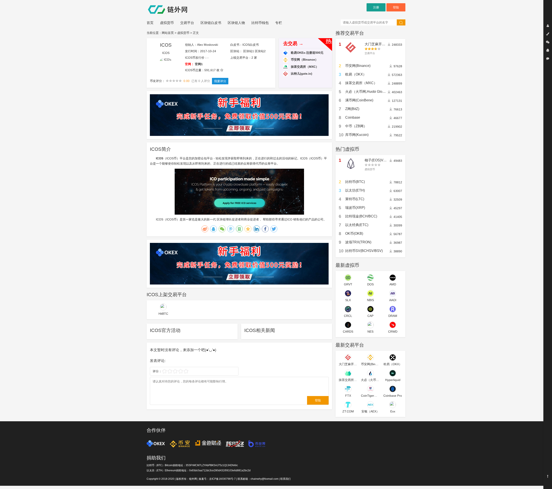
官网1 (199, 64)
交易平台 (187, 23)
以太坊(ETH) (355, 190)
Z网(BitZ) (352, 109)
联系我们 (285, 478)
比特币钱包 (260, 23)
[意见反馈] (547, 58)
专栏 (278, 23)
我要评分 (220, 81)
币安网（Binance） (304, 59)
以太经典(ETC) (356, 225)
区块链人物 (236, 23)
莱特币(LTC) (354, 199)
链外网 (193, 478)
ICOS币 (171, 219)
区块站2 (260, 51)
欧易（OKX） (355, 74)
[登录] (547, 26)
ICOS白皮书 (250, 44)
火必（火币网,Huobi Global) (366, 91)
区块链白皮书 (211, 23)
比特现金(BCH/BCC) (361, 216)
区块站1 (248, 51)
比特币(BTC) (355, 182)
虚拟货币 (167, 23)
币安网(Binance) (357, 66)
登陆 (396, 7)
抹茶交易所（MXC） (304, 66)
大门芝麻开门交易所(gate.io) (386, 44)
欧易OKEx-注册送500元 (306, 52)
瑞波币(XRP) (355, 207)
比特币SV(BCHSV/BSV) (364, 251)
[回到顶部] (547, 476)
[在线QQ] (547, 50)
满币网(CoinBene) (359, 100)
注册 (376, 7)
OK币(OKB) (354, 233)
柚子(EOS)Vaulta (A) (380, 160)
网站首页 (168, 33)
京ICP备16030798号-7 (222, 478)
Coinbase (352, 117)
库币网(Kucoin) (357, 135)
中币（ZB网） (356, 126)
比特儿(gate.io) (301, 73)
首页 (150, 23)
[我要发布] (547, 34)
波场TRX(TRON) (358, 242)
